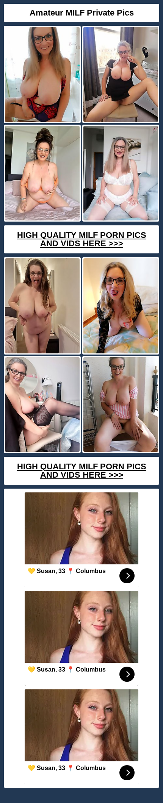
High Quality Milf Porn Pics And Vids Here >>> (81, 239)
